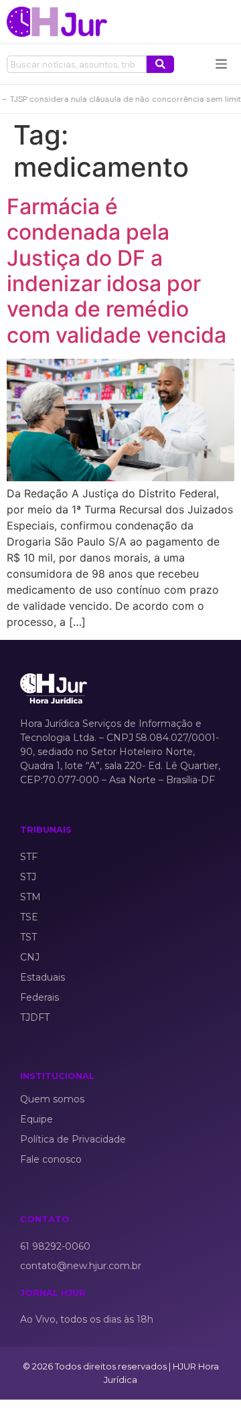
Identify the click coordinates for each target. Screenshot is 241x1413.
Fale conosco (51, 1159)
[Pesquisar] (160, 64)
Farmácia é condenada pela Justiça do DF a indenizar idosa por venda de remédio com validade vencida (116, 270)
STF (28, 857)
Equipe (36, 1119)
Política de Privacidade (73, 1139)
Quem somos (52, 1099)
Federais (39, 997)
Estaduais (42, 977)
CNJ (29, 957)
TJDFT (35, 1017)
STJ (28, 877)
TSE (29, 917)
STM (30, 897)
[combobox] (77, 64)
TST (28, 937)
